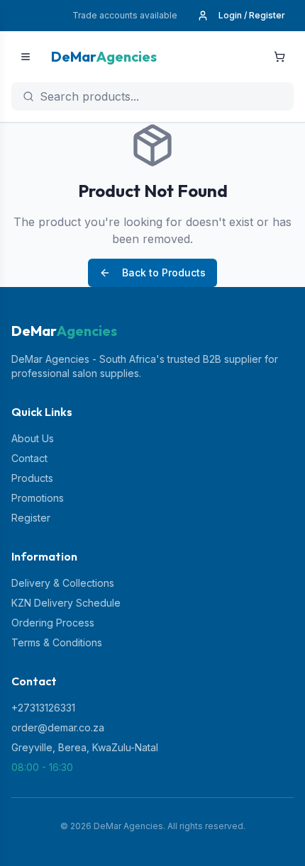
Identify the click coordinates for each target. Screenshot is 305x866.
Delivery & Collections (62, 583)
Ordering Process (52, 623)
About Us (32, 438)
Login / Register (251, 15)
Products (32, 478)
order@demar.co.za (57, 727)
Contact (29, 458)
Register (30, 518)
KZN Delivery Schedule (66, 603)
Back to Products (164, 272)
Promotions (37, 498)
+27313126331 (43, 708)
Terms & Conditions (56, 642)
